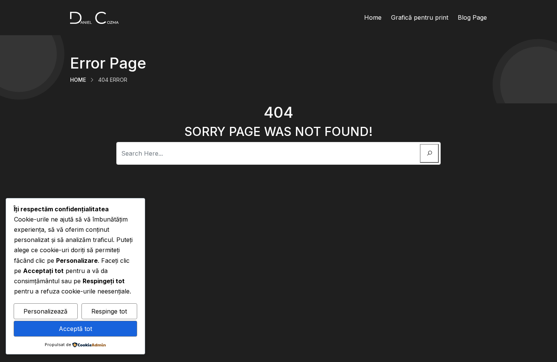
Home (373, 17)
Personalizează (45, 311)
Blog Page (472, 17)
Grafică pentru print (419, 17)
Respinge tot (109, 311)
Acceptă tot (75, 328)
